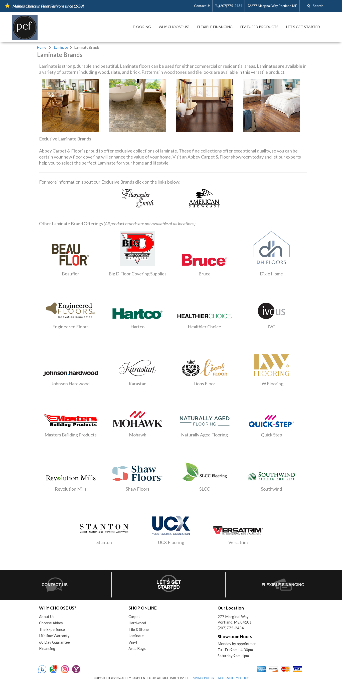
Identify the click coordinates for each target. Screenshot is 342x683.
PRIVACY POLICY (203, 678)
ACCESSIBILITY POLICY (233, 678)
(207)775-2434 (231, 628)
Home (41, 47)
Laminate (61, 47)
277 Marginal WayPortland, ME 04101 (235, 619)
